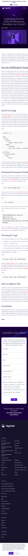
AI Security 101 (4, 501)
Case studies (4, 496)
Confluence (3, 474)
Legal (16, 450)
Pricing (2, 511)
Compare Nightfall (5, 508)
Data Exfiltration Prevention (7, 483)
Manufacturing (18, 452)
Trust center (4, 527)
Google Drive (4, 467)
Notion (16, 472)
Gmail (2, 469)
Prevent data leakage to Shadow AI (6, 455)
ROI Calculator (4, 513)
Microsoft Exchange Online (20, 467)
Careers (3, 525)
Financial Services (18, 448)
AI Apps (3, 462)
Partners (3, 522)
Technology (17, 443)
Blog (2, 499)
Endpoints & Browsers (6, 460)
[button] (25, 8)
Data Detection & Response (7, 486)
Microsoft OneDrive (19, 465)
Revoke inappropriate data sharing (7, 451)
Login (2, 537)
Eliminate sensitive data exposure (6, 447)
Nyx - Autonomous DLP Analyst (8, 491)
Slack (2, 465)
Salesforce (17, 460)
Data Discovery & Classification (8, 488)
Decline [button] (16, 553)
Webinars (3, 506)
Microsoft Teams (18, 462)
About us (3, 520)
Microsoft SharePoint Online (21, 469)
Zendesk (16, 474)
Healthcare (17, 445)
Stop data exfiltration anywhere (5, 443)
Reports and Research (6, 503)
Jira (2, 472)
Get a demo (4, 534)
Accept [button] (11, 553)
